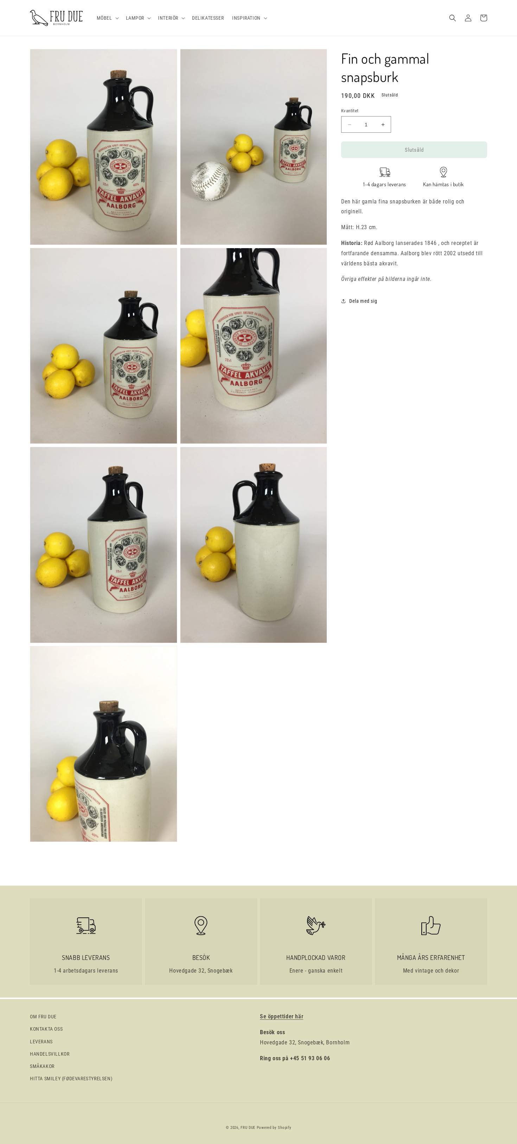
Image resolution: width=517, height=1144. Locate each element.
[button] (107, 18)
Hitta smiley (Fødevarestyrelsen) (71, 1078)
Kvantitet (350, 110)
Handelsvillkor (49, 1054)
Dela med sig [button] (363, 301)
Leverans (41, 1041)
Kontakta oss (46, 1029)
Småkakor (42, 1066)
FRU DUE (248, 1127)
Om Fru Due (43, 1016)
